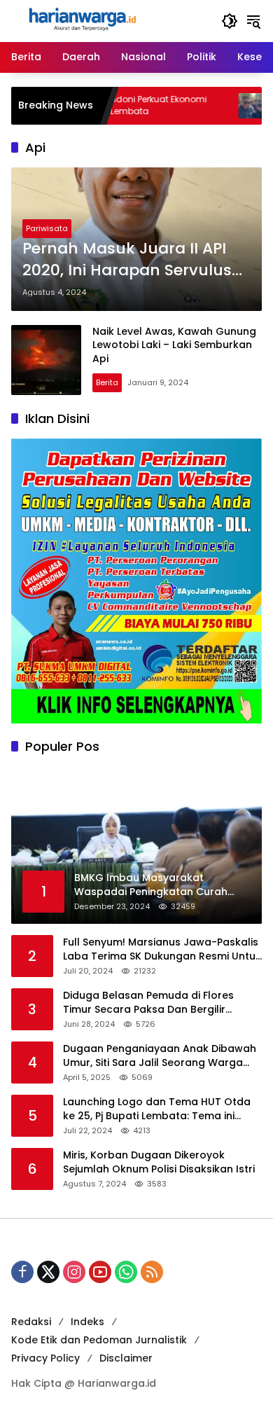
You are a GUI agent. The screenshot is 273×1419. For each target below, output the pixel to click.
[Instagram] (74, 1272)
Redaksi (31, 1322)
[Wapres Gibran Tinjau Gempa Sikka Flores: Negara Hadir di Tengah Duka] (224, 105)
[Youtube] (100, 1272)
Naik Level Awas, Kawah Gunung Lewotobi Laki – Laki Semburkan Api (174, 345)
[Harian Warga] (81, 20)
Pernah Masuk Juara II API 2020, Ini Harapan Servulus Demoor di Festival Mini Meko (135, 260)
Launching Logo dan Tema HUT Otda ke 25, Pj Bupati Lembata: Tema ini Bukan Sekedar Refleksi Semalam (157, 1109)
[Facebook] (22, 1272)
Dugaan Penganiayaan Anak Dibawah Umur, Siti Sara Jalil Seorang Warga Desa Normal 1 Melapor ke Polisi (159, 1056)
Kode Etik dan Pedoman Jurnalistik (99, 1340)
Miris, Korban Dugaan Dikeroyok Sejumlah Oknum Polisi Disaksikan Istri (159, 1162)
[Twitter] (48, 1272)
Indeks (87, 1322)
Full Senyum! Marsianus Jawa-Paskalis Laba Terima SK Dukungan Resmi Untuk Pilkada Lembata (162, 949)
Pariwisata (47, 228)
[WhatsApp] (126, 1272)
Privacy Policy (45, 1358)
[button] (229, 21)
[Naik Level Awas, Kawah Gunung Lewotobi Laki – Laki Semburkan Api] (46, 360)
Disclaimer (126, 1358)
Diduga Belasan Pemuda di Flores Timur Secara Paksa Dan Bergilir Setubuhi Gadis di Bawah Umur (148, 1002)
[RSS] (152, 1272)
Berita (107, 382)
